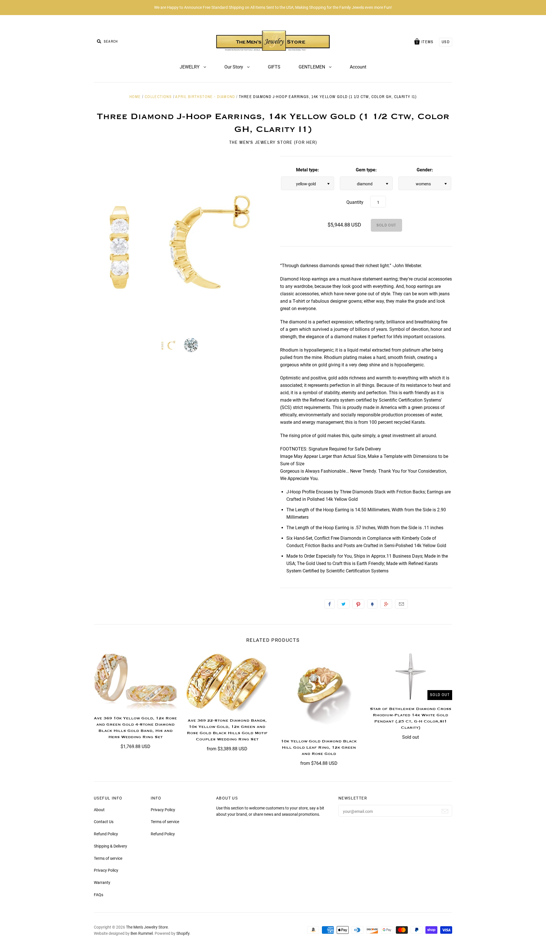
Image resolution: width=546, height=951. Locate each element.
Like (329, 604)
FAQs (98, 894)
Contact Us (103, 821)
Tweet (343, 604)
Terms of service (108, 858)
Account (358, 67)
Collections (158, 97)
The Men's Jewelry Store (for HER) (273, 142)
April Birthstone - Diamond (205, 97)
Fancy (372, 604)
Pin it (358, 604)
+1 (386, 604)
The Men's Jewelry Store (147, 927)
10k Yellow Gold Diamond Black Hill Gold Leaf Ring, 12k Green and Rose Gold (319, 747)
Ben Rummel (142, 933)
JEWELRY (190, 67)
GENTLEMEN (312, 67)
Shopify (182, 933)
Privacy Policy (106, 870)
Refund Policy (106, 834)
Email (401, 604)
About (99, 809)
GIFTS (274, 67)
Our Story (234, 67)
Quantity (354, 202)
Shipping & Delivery (110, 846)
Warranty (102, 882)
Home (135, 97)
